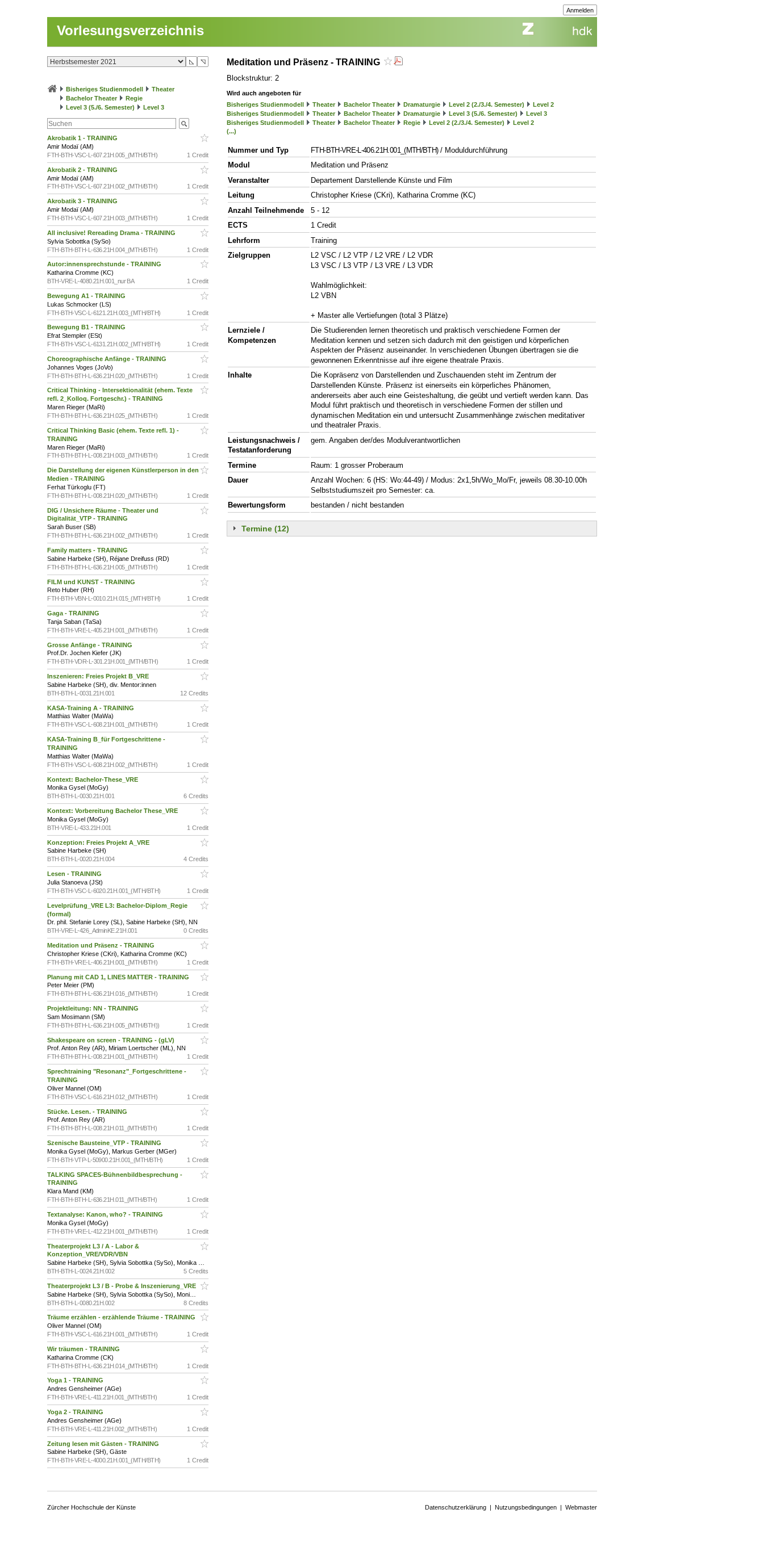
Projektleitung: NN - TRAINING (93, 1008)
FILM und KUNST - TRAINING (92, 582)
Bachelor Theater (91, 98)
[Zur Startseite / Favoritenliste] (52, 89)
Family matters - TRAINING (88, 550)
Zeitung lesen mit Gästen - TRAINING (104, 1443)
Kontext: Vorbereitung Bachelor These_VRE (113, 810)
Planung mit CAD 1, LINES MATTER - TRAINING (119, 977)
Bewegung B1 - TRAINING (87, 327)
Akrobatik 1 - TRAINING (83, 138)
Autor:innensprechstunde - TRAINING (105, 264)
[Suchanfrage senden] (184, 123)
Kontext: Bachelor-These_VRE (93, 779)
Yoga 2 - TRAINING (76, 1412)
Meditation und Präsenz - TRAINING (101, 945)
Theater (163, 89)
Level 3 (153, 107)
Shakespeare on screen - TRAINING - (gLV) (111, 1040)
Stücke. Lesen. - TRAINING (88, 1111)
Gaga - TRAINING (74, 613)
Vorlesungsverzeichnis (130, 30)
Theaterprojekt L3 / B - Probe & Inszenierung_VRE (122, 1285)
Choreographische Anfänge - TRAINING (107, 358)
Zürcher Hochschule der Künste (91, 1507)
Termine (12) (265, 528)
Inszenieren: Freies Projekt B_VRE (99, 676)
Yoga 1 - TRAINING (76, 1380)
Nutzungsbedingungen (526, 1507)
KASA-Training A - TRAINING (91, 708)
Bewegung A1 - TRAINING (87, 295)
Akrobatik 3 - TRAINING (83, 201)
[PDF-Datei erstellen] (398, 62)
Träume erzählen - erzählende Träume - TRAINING (122, 1317)
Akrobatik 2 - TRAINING (83, 169)
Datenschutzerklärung (455, 1507)
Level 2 (543, 104)
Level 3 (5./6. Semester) (100, 107)
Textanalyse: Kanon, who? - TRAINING (106, 1214)
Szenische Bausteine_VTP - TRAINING (105, 1142)
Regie (134, 98)
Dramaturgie (421, 104)
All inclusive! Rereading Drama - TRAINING (112, 232)
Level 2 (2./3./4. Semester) (486, 104)
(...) (231, 131)
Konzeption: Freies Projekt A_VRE (99, 842)
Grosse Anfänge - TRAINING (90, 645)
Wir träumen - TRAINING (84, 1348)
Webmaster (581, 1507)
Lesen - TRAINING (75, 873)
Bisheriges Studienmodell (104, 89)
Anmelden (580, 10)
